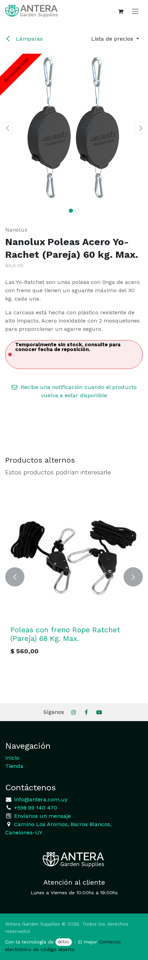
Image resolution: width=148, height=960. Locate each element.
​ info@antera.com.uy (39, 799)
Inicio (12, 758)
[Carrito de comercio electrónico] (120, 11)
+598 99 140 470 (34, 807)
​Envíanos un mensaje (42, 816)
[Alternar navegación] (135, 11)
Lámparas (28, 38)
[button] (115, 39)
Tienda (14, 766)
